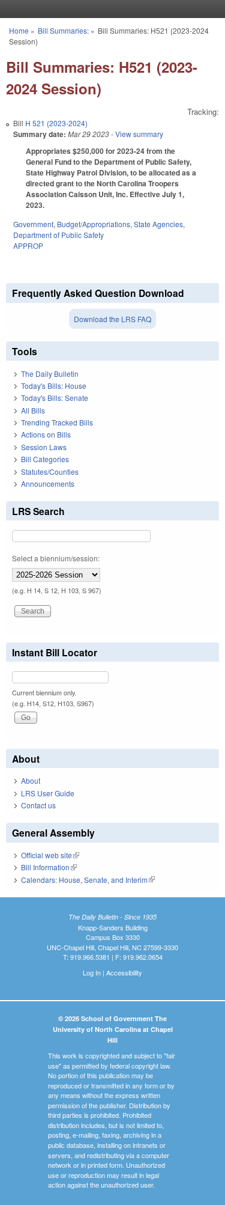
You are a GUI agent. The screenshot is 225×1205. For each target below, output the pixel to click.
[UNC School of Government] (110, 9)
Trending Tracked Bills (57, 422)
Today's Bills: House (53, 385)
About (30, 780)
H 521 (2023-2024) (56, 123)
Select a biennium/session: (56, 558)
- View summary (136, 134)
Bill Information (49, 867)
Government (33, 224)
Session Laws (44, 447)
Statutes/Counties (50, 471)
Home (19, 30)
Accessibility (124, 972)
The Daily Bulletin (50, 373)
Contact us (38, 805)
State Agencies (158, 224)
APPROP (28, 245)
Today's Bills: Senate (54, 397)
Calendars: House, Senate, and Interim (88, 879)
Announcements (47, 483)
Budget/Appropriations (93, 224)
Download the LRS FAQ (112, 319)
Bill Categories (45, 459)
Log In (92, 972)
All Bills (33, 410)
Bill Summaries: (63, 30)
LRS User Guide (47, 793)
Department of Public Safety (58, 235)
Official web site (50, 855)
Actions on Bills (46, 434)
